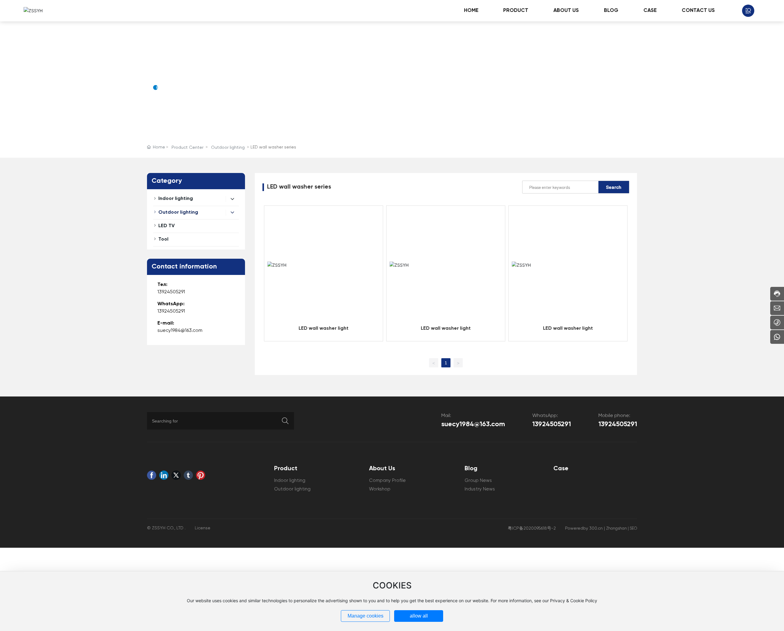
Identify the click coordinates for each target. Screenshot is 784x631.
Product (171, 69)
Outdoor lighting (228, 147)
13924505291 (171, 292)
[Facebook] (151, 475)
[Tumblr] (188, 475)
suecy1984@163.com (179, 330)
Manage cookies (365, 615)
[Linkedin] (163, 475)
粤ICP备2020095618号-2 (532, 528)
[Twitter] (176, 475)
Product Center (187, 147)
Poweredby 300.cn (584, 528)
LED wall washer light (324, 328)
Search (613, 187)
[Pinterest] (200, 475)
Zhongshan (616, 529)
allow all (419, 615)
